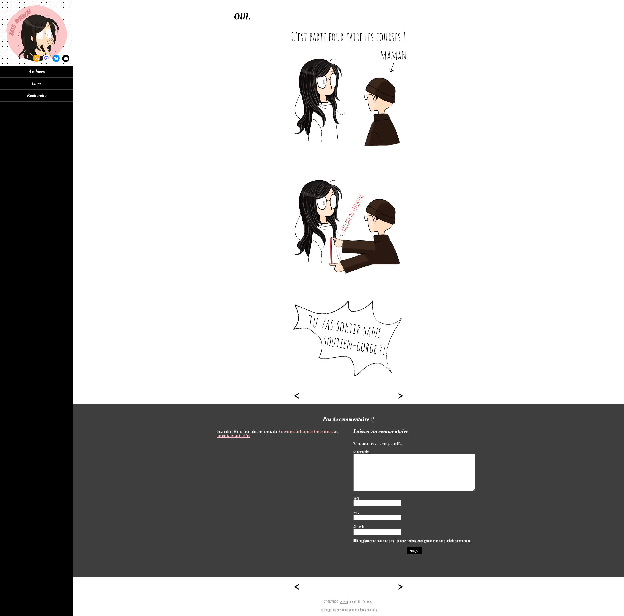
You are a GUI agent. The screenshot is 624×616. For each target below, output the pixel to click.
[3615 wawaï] (36, 33)
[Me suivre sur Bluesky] (56, 58)
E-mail (357, 512)
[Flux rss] (36, 58)
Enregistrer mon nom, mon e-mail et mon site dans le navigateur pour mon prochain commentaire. (414, 541)
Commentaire (361, 452)
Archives (37, 71)
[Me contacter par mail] (65, 58)
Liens (36, 83)
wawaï (344, 601)
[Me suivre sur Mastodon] (46, 58)
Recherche (36, 95)
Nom (356, 498)
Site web (358, 526)
